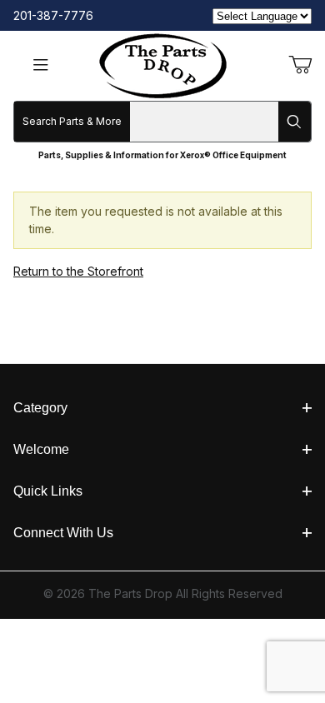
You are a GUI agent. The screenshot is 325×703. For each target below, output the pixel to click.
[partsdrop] (163, 64)
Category (40, 408)
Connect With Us (63, 533)
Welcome (41, 449)
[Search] (294, 122)
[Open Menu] (41, 66)
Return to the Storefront (78, 271)
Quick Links (47, 491)
